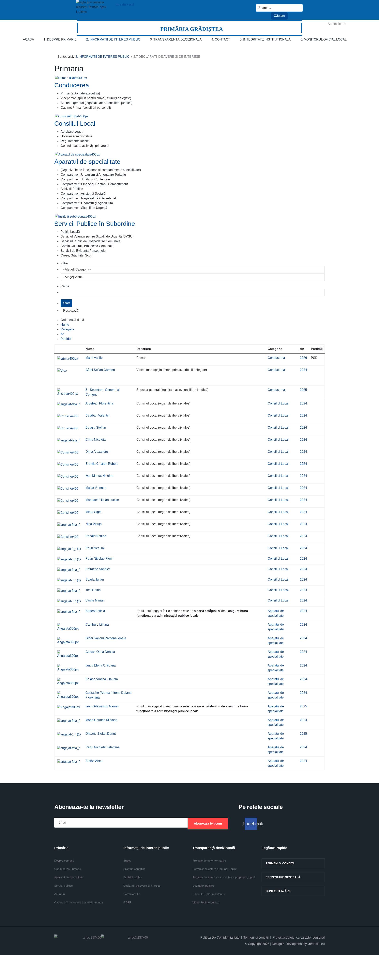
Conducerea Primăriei (68, 868)
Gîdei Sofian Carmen (100, 369)
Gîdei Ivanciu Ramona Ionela (105, 638)
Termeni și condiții (256, 937)
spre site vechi (124, 4)
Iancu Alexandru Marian (102, 706)
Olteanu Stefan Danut (100, 733)
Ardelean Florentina (99, 403)
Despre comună (64, 860)
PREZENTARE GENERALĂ (283, 877)
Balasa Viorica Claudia (101, 679)
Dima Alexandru (96, 451)
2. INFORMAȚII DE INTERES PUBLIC (113, 39)
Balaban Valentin (97, 415)
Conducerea (71, 85)
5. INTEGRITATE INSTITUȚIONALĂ (265, 39)
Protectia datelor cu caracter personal (299, 937)
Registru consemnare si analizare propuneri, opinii (223, 877)
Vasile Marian (95, 600)
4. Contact (220, 39)
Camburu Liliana (97, 624)
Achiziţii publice (132, 877)
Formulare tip (131, 894)
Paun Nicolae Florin (99, 558)
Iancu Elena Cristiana (100, 665)
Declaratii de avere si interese (141, 885)
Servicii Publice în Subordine (94, 223)
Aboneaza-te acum (208, 823)
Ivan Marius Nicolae (99, 475)
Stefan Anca (93, 761)
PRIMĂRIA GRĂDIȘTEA (191, 29)
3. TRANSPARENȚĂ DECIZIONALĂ (176, 39)
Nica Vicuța (93, 524)
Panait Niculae (95, 536)
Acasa (28, 39)
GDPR (127, 902)
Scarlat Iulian (94, 579)
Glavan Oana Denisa (100, 651)
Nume (65, 324)
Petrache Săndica (98, 569)
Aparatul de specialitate (87, 161)
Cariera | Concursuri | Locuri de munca (78, 902)
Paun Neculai (95, 548)
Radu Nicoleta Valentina (102, 747)
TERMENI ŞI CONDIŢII (280, 863)
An (63, 334)
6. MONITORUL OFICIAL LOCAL (323, 39)
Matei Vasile (94, 357)
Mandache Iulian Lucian (102, 500)
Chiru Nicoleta (95, 439)
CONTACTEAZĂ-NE (278, 891)
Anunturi (59, 894)
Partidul (66, 338)
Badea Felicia (95, 611)
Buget (127, 860)
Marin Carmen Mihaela (101, 720)
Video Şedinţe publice (206, 902)
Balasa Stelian (95, 427)
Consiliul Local (74, 123)
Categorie (67, 329)
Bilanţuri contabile (134, 868)
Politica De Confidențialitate (219, 937)
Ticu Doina (93, 590)
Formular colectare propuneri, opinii (214, 868)
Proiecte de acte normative (209, 860)
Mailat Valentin (95, 487)
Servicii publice (63, 885)
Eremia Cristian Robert (101, 463)
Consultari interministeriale (209, 894)
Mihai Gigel (93, 512)
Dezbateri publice (203, 885)
